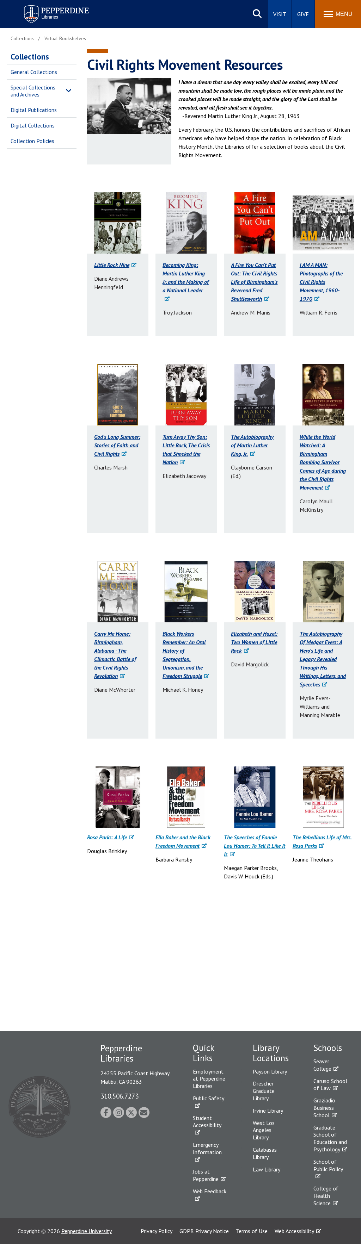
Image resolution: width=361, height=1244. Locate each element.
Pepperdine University (86, 1230)
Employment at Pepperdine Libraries (209, 1079)
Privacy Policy (156, 1230)
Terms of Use (252, 1230)
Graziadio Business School (324, 1108)
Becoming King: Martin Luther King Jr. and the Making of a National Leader (186, 277)
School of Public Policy (328, 1165)
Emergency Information (207, 1148)
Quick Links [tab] (203, 1053)
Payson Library (270, 1071)
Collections (30, 56)
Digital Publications (34, 109)
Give (303, 14)
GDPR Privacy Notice (204, 1230)
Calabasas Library (265, 1153)
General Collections (34, 71)
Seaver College (322, 1065)
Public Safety (208, 1098)
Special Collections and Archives (33, 91)
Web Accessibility (294, 1230)
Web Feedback (209, 1191)
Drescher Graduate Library (264, 1091)
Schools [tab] (327, 1047)
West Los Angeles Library (264, 1130)
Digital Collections (33, 125)
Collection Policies (32, 140)
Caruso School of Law (330, 1084)
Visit (279, 14)
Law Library (266, 1169)
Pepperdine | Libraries (47, 6)
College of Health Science (325, 1196)
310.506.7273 (119, 1095)
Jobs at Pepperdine (206, 1175)
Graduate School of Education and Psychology (330, 1138)
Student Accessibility (207, 1121)
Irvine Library (268, 1110)
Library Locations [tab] (271, 1053)
